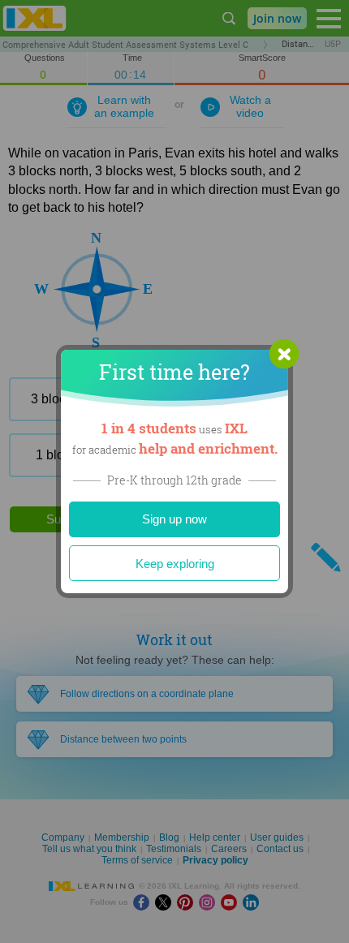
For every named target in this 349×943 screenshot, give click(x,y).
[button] (284, 353)
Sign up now (174, 519)
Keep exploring (175, 564)
